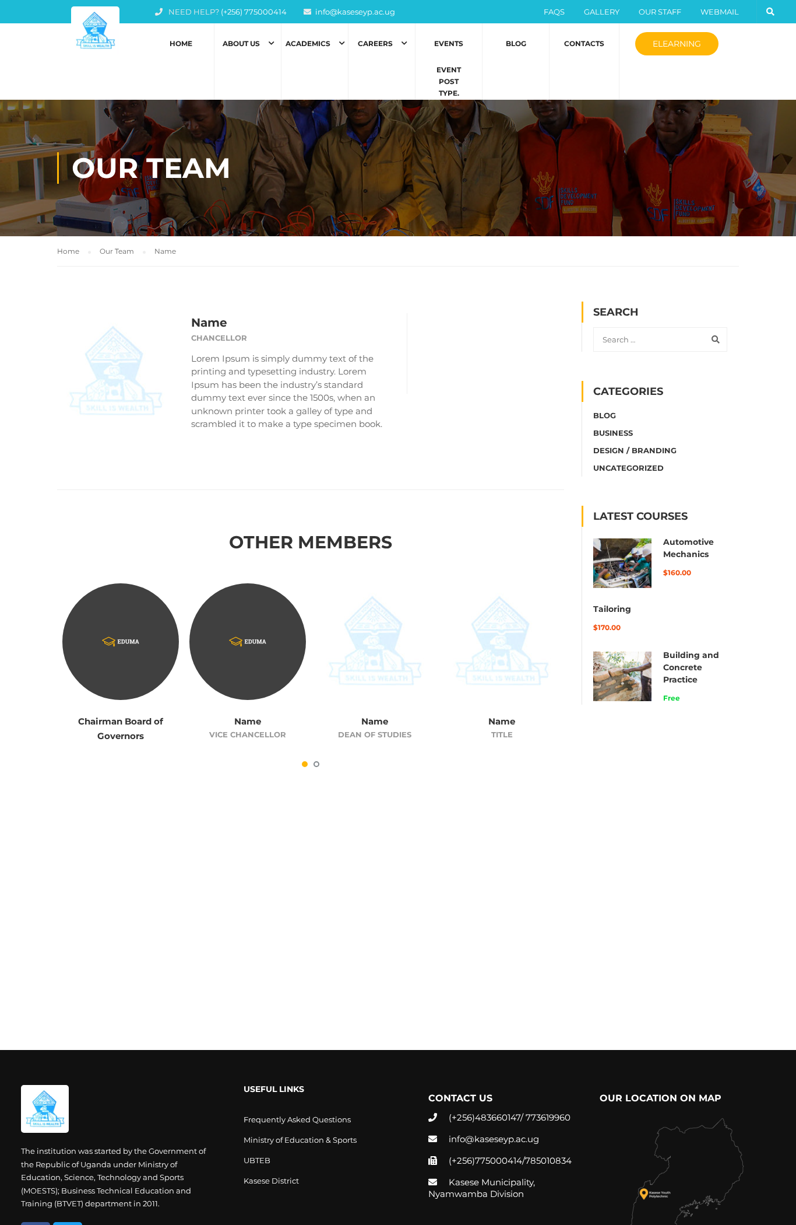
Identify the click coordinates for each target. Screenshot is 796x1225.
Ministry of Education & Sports (300, 1139)
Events (448, 68)
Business (613, 433)
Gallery (601, 11)
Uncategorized (628, 468)
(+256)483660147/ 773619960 (509, 1117)
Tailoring (612, 609)
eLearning (677, 43)
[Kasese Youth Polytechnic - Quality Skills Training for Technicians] (95, 31)
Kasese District (271, 1180)
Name (247, 721)
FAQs (554, 11)
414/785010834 (540, 1160)
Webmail (719, 11)
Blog (516, 43)
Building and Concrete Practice (691, 667)
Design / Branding (635, 450)
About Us (241, 43)
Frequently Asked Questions (297, 1119)
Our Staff (660, 11)
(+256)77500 (475, 1160)
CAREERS (375, 43)
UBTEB (257, 1160)
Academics (308, 43)
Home (181, 43)
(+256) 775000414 (254, 11)
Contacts (584, 43)
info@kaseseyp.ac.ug (355, 11)
